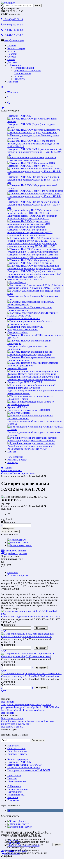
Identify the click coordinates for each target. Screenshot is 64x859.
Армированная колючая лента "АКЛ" (27, 449)
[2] (6, 500)
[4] (12, 500)
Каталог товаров (16, 48)
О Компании (14, 65)
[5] (15, 500)
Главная (11, 45)
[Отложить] (3, 631)
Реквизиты (19, 79)
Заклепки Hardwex (17, 368)
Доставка (12, 62)
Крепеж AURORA (17, 407)
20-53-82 (13, 35)
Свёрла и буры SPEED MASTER (24, 382)
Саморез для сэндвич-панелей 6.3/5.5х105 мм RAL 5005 (30, 616)
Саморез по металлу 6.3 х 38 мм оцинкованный (26, 636)
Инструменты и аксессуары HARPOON (28, 410)
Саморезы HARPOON (19, 116)
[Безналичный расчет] (19, 545)
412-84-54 (13, 24)
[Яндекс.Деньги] (16, 539)
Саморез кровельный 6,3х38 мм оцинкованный (26, 656)
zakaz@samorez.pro (14, 40)
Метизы (11, 451)
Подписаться (38, 740)
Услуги (11, 51)
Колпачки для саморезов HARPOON (26, 276)
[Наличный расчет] (18, 542)
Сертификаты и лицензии (27, 70)
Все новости (7, 701)
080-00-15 (13, 19)
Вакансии (19, 76)
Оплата (11, 59)
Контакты (12, 81)
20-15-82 (13, 30)
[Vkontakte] (8, 810)
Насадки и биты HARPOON (22, 329)
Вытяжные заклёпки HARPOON (24, 279)
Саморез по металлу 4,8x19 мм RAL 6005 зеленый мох (30, 676)
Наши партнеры (22, 73)
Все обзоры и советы (12, 718)
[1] (3, 500)
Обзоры (11, 56)
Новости (12, 54)
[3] (9, 500)
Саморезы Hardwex (17, 332)
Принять (58, 845)
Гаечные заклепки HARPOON (23, 318)
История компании (24, 67)
